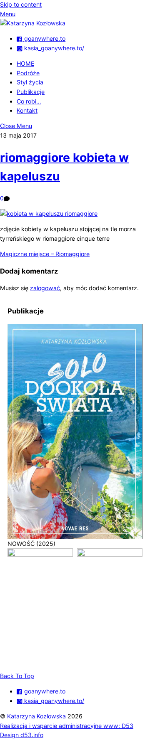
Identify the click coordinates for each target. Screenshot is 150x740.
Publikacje (31, 91)
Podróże (28, 72)
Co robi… (29, 101)
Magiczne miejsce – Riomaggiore (45, 253)
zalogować (45, 287)
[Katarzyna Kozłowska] (32, 23)
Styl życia (30, 82)
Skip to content (21, 4)
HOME (25, 63)
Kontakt (27, 110)
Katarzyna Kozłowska (36, 716)
